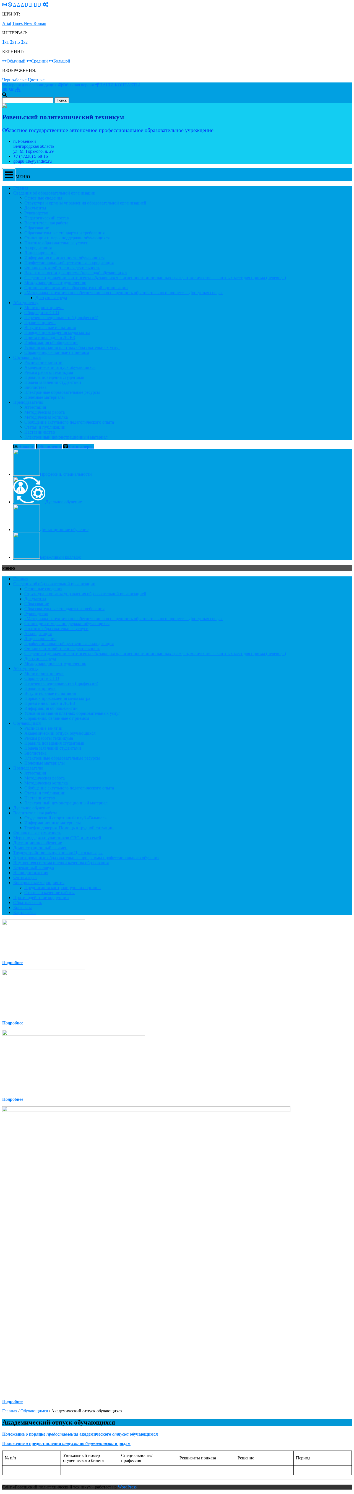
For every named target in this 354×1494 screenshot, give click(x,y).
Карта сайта (24, 912)
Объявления (49, 446)
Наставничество (39, 432)
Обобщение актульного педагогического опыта (69, 422)
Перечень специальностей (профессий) (61, 317)
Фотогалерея (81, 446)
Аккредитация (38, 247)
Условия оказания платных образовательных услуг (72, 347)
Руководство (36, 213)
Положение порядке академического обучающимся (80, 1434)
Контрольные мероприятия (38, 882)
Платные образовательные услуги (56, 242)
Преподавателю (28, 402)
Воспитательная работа (46, 223)
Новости (26, 446)
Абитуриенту (25, 302)
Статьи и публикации (45, 427)
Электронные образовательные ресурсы (62, 392)
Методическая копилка (46, 417)
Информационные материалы (52, 822)
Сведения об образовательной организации (54, 193)
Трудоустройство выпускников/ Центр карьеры (58, 852)
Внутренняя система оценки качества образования (61, 862)
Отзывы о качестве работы (49, 892)
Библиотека (35, 387)
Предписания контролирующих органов (62, 887)
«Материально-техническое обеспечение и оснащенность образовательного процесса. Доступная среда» (123, 292)
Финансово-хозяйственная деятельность (62, 267)
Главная (20, 188)
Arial (6, 23)
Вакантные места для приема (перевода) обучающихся (75, 272)
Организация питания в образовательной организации (76, 287)
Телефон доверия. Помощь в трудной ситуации (69, 827)
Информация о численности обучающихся (64, 257)
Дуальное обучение (31, 808)
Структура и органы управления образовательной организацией (85, 203)
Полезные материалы (44, 397)
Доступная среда (51, 297)
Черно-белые (14, 79)
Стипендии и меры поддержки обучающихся (67, 237)
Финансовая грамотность (37, 832)
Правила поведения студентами (54, 377)
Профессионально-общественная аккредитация (69, 262)
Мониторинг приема (44, 307)
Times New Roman (29, 23)
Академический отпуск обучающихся (59, 367)
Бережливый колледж (33, 867)
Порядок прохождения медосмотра (57, 332)
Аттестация (35, 407)
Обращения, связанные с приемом (56, 352)
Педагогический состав (46, 218)
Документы (35, 208)
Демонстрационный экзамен (40, 847)
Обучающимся (27, 357)
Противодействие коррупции (41, 897)
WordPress (127, 1487)
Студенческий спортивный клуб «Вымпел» (65, 817)
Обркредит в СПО (41, 312)
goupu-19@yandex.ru (32, 161)
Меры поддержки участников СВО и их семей (57, 837)
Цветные (36, 79)
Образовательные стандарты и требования (64, 233)
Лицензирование (40, 252)
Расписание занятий (43, 362)
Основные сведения (43, 198)
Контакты (22, 907)
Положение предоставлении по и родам (66, 1443)
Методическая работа (44, 412)
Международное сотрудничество (55, 282)
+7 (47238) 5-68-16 (30, 156)
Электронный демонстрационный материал (66, 437)
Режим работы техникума (48, 372)
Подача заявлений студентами (52, 382)
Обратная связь (27, 902)
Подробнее (12, 962)
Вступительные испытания (50, 327)
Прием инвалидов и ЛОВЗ (49, 337)
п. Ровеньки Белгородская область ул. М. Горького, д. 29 (33, 146)
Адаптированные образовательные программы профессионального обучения (86, 857)
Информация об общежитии (51, 342)
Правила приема (40, 322)
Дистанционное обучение (37, 842)
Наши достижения (30, 872)
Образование (36, 228)
